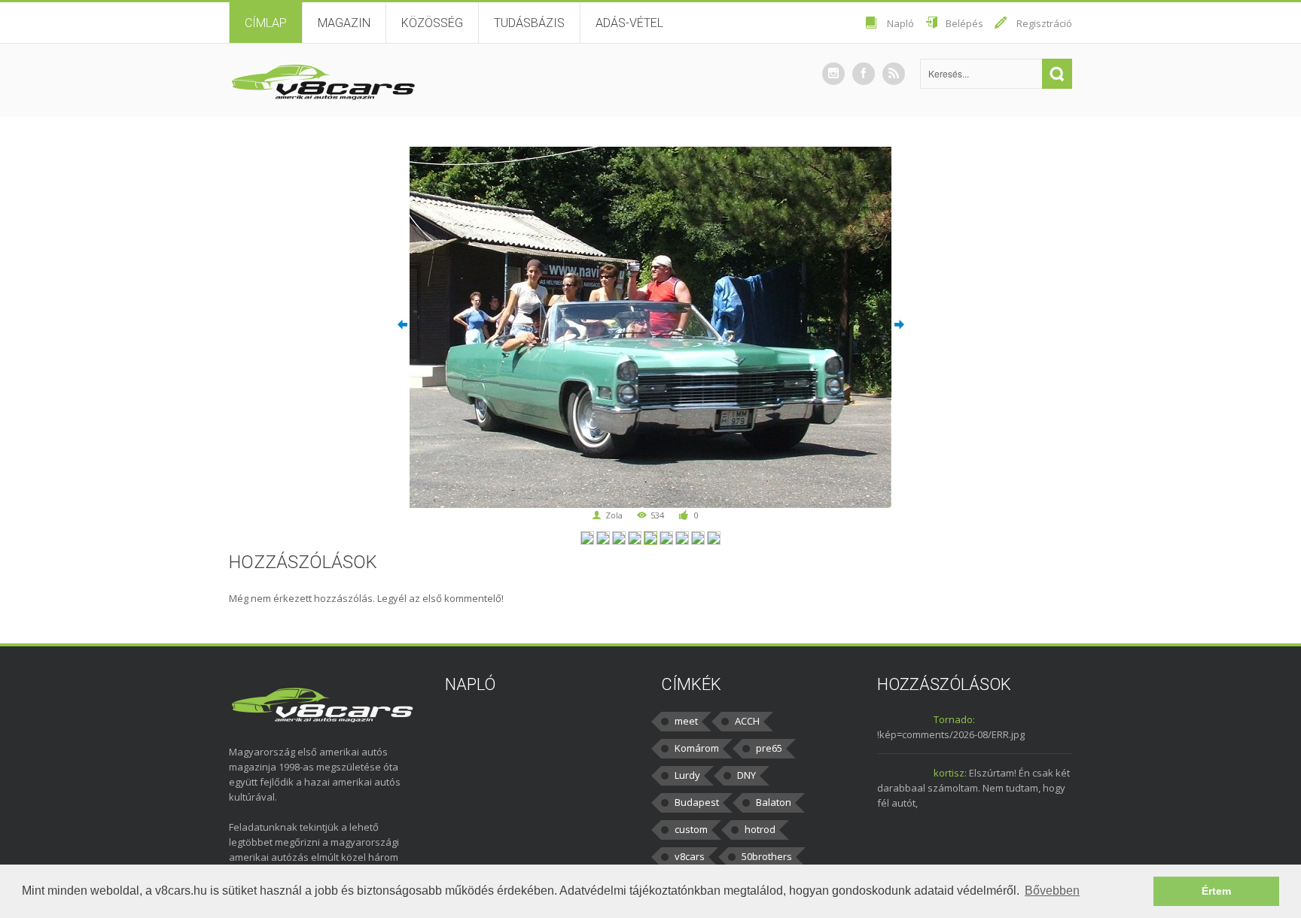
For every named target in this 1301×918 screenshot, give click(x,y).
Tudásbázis (529, 23)
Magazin (344, 23)
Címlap (266, 23)
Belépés (964, 23)
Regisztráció (1044, 23)
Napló (900, 23)
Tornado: (954, 719)
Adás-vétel (629, 23)
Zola (614, 515)
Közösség (432, 23)
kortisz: (950, 773)
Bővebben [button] (1052, 890)
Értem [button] (1216, 891)
